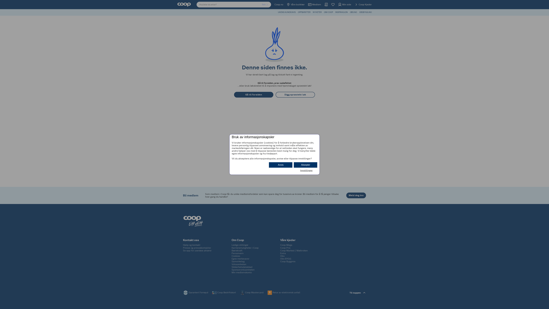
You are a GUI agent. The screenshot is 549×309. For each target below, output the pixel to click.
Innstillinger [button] (306, 170)
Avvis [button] (281, 165)
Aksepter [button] (305, 165)
